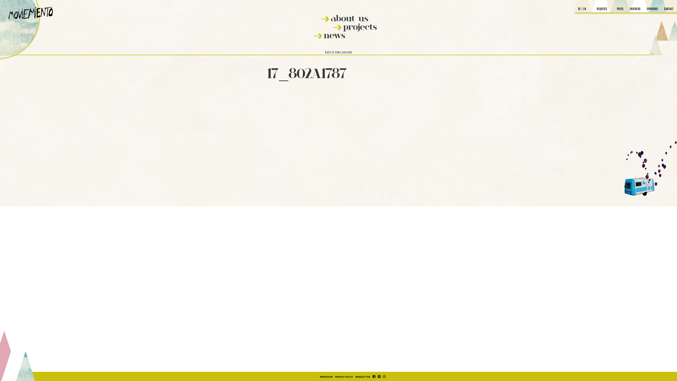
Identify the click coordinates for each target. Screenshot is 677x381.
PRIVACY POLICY (344, 377)
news (334, 35)
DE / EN (582, 9)
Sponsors (652, 9)
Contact (668, 9)
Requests (602, 9)
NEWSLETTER (362, 377)
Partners (635, 9)
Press (620, 9)
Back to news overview (338, 52)
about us (349, 18)
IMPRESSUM (326, 377)
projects (360, 26)
